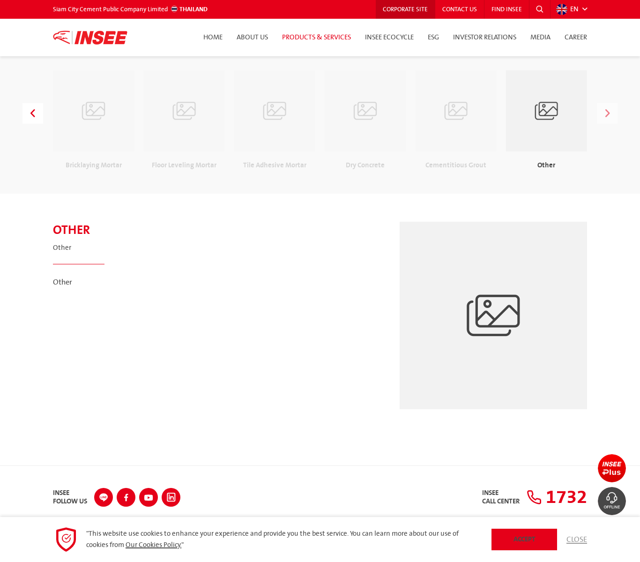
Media (540, 37)
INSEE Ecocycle (389, 37)
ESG (433, 37)
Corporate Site (405, 9)
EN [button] (574, 9)
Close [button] (576, 539)
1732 (564, 497)
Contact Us (459, 9)
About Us (252, 37)
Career (576, 37)
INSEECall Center (501, 497)
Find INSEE (506, 9)
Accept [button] (524, 539)
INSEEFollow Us (70, 497)
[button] (540, 9)
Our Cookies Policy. (153, 545)
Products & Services (316, 37)
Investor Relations (484, 37)
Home (213, 37)
